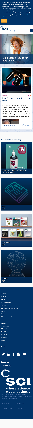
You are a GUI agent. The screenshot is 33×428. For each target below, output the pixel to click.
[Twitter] (3, 355)
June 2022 (4, 332)
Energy (3, 299)
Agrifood (3, 296)
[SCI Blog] (18, 355)
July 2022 (4, 329)
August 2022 (5, 326)
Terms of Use (20, 403)
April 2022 (4, 337)
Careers (3, 311)
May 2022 (4, 334)
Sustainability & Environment (9, 308)
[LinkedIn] (8, 355)
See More (3, 340)
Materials (3, 305)
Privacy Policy (8, 408)
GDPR (20, 408)
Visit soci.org (6, 366)
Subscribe (5, 362)
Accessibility (6, 403)
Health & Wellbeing (6, 302)
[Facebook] (13, 355)
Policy (2, 314)
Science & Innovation (7, 317)
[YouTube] (24, 355)
